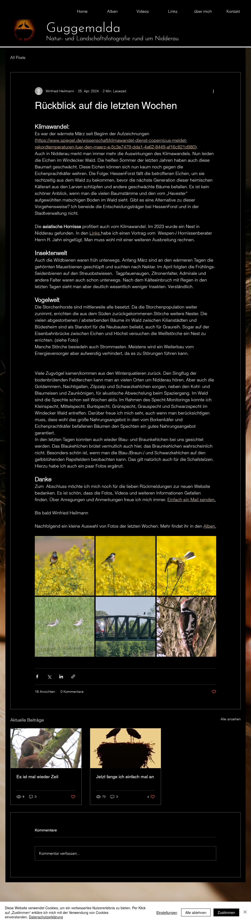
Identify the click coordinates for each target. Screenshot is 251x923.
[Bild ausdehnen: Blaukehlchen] (64, 566)
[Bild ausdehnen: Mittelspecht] (186, 626)
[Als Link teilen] (73, 676)
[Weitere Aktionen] (213, 91)
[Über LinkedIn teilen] (61, 676)
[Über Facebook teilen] (37, 676)
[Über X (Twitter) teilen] (49, 676)
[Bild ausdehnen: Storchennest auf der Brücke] (125, 626)
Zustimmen (226, 912)
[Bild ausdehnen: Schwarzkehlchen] (125, 566)
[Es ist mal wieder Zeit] (46, 748)
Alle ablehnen (195, 912)
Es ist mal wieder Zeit (37, 776)
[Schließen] (245, 912)
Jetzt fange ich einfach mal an (125, 776)
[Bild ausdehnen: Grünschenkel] (64, 626)
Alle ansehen (231, 719)
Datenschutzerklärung (46, 916)
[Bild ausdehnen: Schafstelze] (186, 566)
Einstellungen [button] (166, 912)
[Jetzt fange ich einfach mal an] (125, 748)
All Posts (17, 57)
